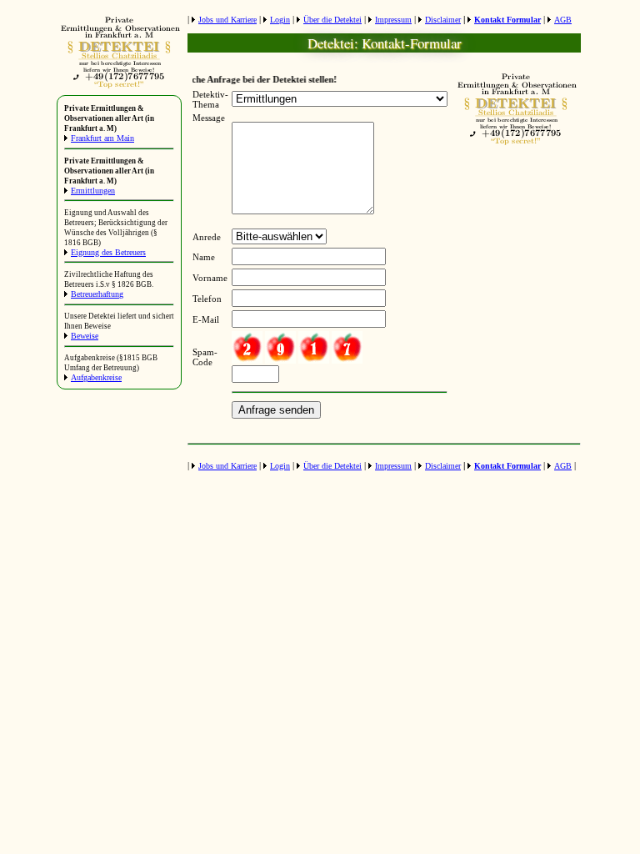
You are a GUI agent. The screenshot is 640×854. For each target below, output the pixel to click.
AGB (563, 19)
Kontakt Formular (507, 19)
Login (280, 19)
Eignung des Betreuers (108, 252)
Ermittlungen (93, 190)
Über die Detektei (332, 19)
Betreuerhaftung (97, 294)
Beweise (84, 335)
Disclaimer (443, 19)
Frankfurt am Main (102, 138)
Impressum (393, 19)
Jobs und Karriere (227, 19)
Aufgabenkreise (96, 377)
